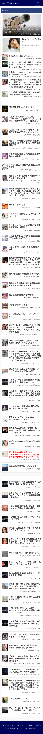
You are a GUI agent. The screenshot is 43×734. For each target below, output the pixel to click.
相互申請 (38, 725)
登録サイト (20, 725)
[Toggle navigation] (38, 3)
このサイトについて (7, 725)
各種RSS (29, 725)
